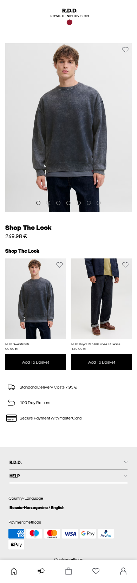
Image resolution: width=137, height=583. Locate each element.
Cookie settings (68, 559)
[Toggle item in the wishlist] (125, 49)
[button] (35, 298)
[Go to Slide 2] (48, 203)
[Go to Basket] (68, 571)
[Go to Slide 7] (99, 203)
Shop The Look (28, 228)
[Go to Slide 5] (79, 203)
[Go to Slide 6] (89, 203)
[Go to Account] (123, 571)
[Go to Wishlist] (96, 571)
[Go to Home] (13, 571)
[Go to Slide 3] (58, 203)
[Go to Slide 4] (68, 203)
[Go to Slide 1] (38, 203)
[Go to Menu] (41, 571)
